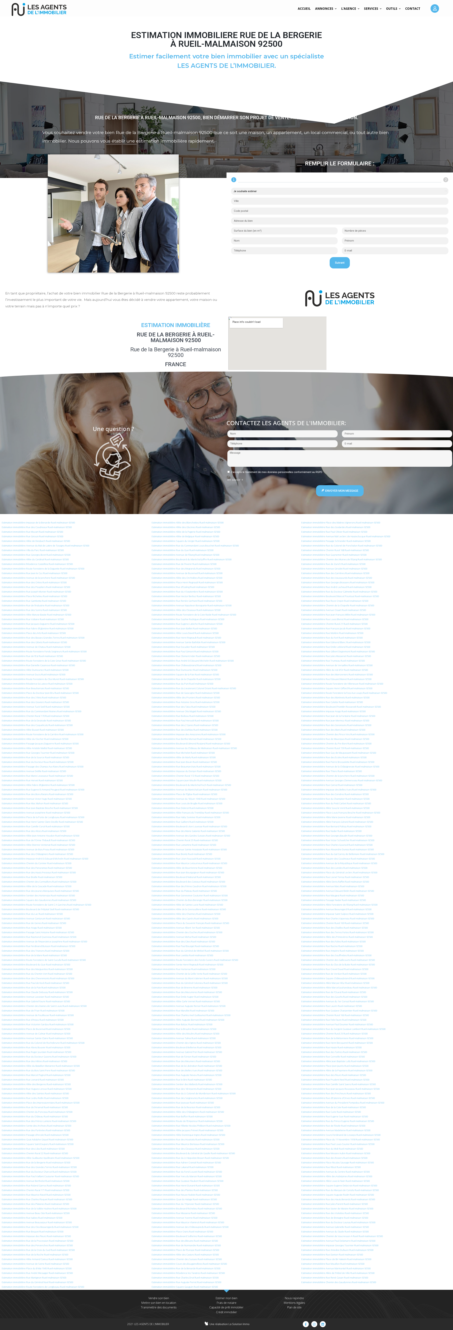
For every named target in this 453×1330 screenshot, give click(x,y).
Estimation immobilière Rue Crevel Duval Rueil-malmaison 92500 (334, 969)
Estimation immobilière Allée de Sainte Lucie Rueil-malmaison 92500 (187, 904)
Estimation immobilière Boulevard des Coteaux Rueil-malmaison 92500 (188, 881)
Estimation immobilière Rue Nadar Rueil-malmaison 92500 (331, 831)
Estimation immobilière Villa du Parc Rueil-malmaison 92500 (33, 550)
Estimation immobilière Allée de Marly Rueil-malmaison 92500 (184, 757)
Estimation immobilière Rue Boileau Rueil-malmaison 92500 (182, 716)
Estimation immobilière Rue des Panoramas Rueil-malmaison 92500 (37, 867)
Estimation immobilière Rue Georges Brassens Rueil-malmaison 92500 (337, 582)
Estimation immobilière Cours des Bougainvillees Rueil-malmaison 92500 (189, 1263)
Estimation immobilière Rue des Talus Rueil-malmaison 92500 (183, 706)
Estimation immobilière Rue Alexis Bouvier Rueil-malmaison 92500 (36, 1047)
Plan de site (294, 1307)
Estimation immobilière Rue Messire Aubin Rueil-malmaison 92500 (335, 1153)
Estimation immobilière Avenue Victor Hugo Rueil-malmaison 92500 (37, 798)
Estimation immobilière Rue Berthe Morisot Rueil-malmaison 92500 (186, 739)
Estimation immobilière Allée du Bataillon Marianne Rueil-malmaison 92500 (41, 1065)
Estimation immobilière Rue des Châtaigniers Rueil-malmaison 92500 (37, 854)
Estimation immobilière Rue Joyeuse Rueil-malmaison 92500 (183, 1102)
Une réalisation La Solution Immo (230, 1324)
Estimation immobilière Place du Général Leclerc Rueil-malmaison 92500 (339, 872)
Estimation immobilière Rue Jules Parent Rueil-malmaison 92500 (334, 1204)
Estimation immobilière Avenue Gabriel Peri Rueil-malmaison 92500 (187, 1052)
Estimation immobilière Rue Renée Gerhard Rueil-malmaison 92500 (187, 600)
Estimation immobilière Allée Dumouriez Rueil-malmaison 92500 (35, 669)
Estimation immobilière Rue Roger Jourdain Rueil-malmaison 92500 (36, 1052)
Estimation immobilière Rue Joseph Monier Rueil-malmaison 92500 (36, 591)
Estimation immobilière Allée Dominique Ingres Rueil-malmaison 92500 (188, 1134)
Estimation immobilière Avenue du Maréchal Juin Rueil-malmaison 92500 (189, 789)
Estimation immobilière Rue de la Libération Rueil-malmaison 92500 (187, 1065)
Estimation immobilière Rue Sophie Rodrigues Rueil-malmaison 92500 (188, 619)
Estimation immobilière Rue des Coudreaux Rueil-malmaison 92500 (37, 527)
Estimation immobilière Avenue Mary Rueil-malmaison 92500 (332, 886)
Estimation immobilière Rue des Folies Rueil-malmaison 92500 (333, 941)
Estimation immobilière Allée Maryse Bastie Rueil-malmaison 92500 (36, 614)
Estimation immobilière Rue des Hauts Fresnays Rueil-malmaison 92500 (39, 872)
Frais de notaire (226, 1303)
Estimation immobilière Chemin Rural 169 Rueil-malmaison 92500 (335, 923)
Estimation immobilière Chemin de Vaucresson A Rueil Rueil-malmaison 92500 (342, 1236)
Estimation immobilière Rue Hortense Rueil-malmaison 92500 (183, 969)
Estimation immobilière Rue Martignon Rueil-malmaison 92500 (34, 1277)
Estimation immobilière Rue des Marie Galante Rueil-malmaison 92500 (188, 831)
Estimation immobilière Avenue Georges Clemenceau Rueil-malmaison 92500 (341, 780)
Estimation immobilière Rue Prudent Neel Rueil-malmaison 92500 (335, 1079)
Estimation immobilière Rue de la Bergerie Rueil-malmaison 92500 (36, 1162)
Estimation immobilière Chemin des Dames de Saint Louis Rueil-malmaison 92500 (44, 1006)
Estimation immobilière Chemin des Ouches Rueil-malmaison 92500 (187, 932)
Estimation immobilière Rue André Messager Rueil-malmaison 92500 (37, 1273)
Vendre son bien (158, 1298)
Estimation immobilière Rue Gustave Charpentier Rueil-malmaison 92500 (339, 1010)
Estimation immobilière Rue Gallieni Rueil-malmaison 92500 (182, 821)
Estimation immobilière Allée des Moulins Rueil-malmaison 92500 (185, 1033)
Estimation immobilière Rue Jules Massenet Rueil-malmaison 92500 (336, 656)
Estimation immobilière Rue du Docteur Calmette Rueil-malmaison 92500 (339, 591)
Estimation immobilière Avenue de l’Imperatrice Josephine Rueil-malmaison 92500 (44, 941)
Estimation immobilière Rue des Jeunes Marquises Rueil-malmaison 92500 (40, 890)
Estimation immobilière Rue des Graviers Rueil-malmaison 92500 (35, 702)
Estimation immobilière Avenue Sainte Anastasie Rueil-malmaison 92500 (189, 849)
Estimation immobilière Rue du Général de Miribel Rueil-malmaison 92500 (190, 950)
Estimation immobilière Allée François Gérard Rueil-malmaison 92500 (337, 821)
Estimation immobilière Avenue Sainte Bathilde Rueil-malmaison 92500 (188, 642)
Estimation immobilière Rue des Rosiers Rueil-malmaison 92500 (334, 1157)
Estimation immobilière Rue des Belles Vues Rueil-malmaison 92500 (187, 1070)
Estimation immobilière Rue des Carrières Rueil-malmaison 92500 (335, 573)
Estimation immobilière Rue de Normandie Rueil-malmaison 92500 (186, 1245)
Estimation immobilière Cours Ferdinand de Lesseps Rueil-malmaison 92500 (340, 1134)
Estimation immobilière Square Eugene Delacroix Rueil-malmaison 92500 (339, 1185)
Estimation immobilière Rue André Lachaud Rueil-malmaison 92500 (336, 587)
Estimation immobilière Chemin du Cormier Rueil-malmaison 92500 (36, 863)
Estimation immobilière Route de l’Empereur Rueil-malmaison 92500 (187, 1121)
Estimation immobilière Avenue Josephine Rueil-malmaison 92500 (36, 812)
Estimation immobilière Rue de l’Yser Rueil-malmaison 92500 (33, 1010)
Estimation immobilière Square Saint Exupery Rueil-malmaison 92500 (37, 1144)
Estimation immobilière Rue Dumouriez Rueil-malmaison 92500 (184, 669)
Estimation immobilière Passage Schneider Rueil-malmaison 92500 (336, 541)
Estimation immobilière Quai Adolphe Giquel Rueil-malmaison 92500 (37, 1139)
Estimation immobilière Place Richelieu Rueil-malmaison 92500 (34, 596)
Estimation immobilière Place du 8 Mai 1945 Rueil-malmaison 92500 (36, 1268)
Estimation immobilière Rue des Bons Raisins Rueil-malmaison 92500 (37, 794)
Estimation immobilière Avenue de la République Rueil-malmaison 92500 (339, 863)
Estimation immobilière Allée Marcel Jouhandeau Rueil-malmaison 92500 (339, 987)
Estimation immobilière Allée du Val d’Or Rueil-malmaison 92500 (334, 669)
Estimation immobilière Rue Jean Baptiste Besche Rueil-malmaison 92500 (40, 808)
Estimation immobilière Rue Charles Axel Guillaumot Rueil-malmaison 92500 (191, 1015)
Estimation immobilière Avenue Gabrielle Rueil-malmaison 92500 (335, 1227)
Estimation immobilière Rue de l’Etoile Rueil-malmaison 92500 (333, 1125)
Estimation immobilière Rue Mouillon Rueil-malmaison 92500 (332, 1263)
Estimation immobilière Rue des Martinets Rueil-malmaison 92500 (335, 697)
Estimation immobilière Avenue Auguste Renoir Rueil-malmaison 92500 (188, 1006)
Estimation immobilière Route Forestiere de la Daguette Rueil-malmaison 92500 (43, 568)
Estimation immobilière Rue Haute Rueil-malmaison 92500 (331, 1047)
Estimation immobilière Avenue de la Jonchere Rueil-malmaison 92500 (38, 577)
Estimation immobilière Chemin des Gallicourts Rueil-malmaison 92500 (338, 960)
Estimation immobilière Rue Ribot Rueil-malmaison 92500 (331, 1167)
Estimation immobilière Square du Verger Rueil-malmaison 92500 (185, 541)
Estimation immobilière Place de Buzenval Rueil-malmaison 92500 (36, 1029)
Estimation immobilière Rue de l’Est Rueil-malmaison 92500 (32, 656)
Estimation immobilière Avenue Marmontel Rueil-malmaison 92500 (336, 1268)
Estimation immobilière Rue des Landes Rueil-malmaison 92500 (334, 867)
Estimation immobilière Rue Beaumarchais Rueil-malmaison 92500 (186, 766)
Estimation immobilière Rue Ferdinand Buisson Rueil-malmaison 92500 (38, 946)
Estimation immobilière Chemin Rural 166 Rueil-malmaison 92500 (335, 1015)
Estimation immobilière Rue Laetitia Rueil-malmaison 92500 (182, 955)
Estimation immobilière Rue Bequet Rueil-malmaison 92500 (32, 1231)
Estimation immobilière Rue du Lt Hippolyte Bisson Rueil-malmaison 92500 (190, 1157)
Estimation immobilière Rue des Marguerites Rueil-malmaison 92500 (37, 969)
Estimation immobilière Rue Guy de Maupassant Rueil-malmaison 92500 (338, 752)
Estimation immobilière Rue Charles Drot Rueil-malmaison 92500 (185, 1277)
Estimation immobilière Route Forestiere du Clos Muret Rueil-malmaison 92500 (43, 679)
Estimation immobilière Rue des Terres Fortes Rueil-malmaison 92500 (337, 932)
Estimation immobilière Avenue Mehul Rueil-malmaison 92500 (184, 936)
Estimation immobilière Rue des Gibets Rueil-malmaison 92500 (34, 642)
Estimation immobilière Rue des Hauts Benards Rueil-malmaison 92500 (338, 1199)
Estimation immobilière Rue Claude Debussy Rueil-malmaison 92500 (37, 992)
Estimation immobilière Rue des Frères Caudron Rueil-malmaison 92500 (189, 886)
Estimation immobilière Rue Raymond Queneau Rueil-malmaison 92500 (39, 936)
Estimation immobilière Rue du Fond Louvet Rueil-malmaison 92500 (187, 1171)
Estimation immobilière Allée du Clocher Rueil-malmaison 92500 (35, 739)
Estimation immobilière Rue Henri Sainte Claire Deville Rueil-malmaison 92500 (42, 821)
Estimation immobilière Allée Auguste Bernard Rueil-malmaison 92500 (188, 1019)
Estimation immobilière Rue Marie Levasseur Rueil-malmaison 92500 (37, 775)
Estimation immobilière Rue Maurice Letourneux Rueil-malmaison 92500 (189, 863)
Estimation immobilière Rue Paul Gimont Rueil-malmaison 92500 (185, 651)
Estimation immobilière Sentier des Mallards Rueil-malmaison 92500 (187, 1084)
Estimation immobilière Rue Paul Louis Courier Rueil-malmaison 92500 (337, 1144)
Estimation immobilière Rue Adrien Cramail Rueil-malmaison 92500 (186, 1162)
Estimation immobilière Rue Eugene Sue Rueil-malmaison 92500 (334, 1116)
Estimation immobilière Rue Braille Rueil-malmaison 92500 (32, 877)
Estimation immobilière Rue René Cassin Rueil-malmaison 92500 (334, 1277)
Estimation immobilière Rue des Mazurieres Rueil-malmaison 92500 (187, 992)
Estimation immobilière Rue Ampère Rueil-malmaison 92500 (332, 950)
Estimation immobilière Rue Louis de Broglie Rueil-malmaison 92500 (187, 803)
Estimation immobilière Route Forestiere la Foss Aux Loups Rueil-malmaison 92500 (344, 692)
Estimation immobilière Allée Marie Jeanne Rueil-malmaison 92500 (335, 817)
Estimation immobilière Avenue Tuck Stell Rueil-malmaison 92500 (36, 706)
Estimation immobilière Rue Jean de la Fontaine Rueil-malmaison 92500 (338, 716)
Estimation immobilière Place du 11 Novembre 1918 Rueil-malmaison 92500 (340, 1139)
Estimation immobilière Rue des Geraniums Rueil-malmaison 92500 (336, 725)
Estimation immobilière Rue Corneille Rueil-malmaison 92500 (333, 1056)
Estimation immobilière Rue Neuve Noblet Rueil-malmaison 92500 (186, 1194)
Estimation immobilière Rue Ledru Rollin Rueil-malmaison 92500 (35, 1098)
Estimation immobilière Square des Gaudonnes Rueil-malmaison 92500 (39, 900)
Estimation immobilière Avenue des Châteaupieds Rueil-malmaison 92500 (190, 1227)
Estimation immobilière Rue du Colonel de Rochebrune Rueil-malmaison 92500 (43, 1042)
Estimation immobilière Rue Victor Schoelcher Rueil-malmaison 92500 (337, 840)
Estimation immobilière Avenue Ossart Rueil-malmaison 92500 (333, 610)
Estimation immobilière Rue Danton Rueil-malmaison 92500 (332, 1254)
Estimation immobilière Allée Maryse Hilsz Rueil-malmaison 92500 (335, 983)
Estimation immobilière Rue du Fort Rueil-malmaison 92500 (332, 637)
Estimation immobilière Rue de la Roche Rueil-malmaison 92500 (35, 1254)
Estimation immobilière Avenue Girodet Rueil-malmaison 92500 (334, 568)
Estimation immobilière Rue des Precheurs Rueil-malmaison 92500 (336, 1093)
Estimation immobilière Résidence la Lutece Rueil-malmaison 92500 (37, 683)
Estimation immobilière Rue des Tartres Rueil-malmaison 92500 (334, 1052)
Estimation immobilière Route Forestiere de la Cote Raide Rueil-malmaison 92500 (194, 614)
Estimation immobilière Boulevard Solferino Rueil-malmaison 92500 (187, 1236)
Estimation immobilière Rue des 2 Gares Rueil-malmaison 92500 (185, 725)
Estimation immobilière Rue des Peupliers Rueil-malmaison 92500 (36, 587)
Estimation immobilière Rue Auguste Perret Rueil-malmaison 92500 (186, 1282)
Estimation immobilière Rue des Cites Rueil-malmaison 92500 (183, 941)
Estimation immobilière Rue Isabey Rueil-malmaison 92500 (32, 1217)
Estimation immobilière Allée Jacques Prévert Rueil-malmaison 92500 (187, 1130)
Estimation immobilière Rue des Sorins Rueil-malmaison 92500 (34, 610)
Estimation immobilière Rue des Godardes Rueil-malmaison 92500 (335, 527)
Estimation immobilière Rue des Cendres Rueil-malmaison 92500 (335, 794)
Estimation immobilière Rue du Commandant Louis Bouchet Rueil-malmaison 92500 (195, 545)
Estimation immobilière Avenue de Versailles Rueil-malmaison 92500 (336, 665)
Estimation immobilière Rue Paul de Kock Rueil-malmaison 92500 (35, 983)
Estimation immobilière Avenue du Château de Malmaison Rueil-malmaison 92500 (194, 748)
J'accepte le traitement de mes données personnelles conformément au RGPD (276, 471)
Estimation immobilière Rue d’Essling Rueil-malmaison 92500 (183, 587)
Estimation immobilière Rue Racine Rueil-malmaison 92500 (331, 946)
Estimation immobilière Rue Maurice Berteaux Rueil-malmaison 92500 (188, 1144)
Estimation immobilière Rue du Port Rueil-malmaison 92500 (182, 683)
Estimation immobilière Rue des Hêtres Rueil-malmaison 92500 (34, 1061)
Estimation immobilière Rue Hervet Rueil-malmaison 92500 (32, 780)
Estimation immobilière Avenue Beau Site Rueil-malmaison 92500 (36, 1213)
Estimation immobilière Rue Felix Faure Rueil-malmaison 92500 (333, 1019)
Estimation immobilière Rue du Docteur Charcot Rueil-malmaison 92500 (39, 1171)
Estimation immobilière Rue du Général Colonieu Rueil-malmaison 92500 (190, 983)
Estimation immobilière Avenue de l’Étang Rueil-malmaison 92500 (185, 554)
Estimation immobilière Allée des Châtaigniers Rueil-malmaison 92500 (188, 1111)
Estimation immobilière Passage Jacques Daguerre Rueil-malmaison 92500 (40, 743)
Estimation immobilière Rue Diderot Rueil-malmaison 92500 (182, 808)
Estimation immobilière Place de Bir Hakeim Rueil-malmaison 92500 (336, 1259)
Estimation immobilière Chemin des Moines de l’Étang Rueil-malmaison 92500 (341, 559)
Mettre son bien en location (158, 1303)
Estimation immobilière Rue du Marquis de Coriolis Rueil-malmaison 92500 (340, 1190)
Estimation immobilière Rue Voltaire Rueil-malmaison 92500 (33, 619)
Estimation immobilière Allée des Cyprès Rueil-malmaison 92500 (185, 918)
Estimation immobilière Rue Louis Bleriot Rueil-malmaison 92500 (334, 619)
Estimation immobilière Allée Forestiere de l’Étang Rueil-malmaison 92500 (339, 904)
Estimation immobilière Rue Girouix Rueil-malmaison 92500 (32, 536)
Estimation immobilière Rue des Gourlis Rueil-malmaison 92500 (334, 996)
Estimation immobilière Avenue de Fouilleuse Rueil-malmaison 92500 (38, 1015)
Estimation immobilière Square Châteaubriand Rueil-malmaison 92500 (337, 978)
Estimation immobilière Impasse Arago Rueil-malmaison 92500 (333, 711)
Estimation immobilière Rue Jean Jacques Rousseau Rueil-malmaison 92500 (340, 1088)
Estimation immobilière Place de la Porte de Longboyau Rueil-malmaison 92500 (43, 817)
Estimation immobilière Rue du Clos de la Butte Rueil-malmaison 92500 (338, 964)
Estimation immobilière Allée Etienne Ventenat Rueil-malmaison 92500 (38, 844)
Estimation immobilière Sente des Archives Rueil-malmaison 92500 (36, 1125)
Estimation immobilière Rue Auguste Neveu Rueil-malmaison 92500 (186, 1075)
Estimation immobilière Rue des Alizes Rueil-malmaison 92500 (34, 831)
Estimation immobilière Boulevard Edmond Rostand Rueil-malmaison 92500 (191, 743)
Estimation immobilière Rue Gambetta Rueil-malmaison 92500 (34, 600)
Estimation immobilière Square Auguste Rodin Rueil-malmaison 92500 (337, 1194)
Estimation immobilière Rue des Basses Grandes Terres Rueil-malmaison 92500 (43, 637)
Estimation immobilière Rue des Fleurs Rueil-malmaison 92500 (333, 1075)
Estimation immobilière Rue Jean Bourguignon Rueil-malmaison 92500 (188, 872)
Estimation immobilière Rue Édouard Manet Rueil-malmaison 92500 (336, 679)
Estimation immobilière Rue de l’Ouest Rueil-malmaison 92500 (333, 992)
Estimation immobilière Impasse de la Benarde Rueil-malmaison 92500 (38, 522)
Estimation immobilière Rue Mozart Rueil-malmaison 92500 (32, 531)
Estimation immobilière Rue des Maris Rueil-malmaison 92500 (333, 729)
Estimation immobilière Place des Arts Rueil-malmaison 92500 (34, 633)
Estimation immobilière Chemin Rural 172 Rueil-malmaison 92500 (185, 775)
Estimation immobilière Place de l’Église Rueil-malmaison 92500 (184, 794)
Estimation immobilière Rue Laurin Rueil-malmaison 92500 (331, 1006)
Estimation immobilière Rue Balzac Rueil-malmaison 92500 (182, 1024)
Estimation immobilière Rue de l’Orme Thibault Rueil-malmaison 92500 (38, 840)
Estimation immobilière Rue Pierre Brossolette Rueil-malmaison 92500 (337, 762)
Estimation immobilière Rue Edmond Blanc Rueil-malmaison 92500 (335, 642)
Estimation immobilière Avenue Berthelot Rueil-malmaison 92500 (35, 1180)
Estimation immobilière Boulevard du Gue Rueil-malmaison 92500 (36, 964)
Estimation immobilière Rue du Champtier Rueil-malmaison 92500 (335, 798)
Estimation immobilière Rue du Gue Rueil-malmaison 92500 (182, 550)
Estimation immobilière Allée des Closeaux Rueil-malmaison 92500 (186, 610)
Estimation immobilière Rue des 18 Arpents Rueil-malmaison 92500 (186, 1088)
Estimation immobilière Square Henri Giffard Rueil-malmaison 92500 (336, 688)
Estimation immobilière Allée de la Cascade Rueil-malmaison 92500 (36, 886)
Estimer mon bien (226, 1298)
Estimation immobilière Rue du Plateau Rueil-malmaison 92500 (184, 890)
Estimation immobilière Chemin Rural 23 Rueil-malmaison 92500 (185, 840)
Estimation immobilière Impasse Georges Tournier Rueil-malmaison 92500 (339, 1245)
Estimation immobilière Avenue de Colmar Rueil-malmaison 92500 (36, 1033)
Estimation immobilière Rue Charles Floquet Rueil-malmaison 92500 (37, 1199)
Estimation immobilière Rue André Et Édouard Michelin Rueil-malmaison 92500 (193, 660)
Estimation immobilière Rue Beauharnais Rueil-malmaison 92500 (35, 688)
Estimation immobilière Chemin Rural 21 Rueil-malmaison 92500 (334, 623)
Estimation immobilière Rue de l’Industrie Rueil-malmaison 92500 (35, 605)
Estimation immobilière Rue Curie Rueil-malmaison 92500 (331, 1111)
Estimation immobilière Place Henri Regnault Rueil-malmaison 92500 (187, 582)
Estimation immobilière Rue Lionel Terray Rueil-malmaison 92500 (335, 877)
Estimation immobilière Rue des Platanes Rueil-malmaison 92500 (35, 1204)
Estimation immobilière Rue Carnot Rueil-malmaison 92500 (331, 785)
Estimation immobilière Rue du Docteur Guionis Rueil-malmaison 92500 (39, 1056)
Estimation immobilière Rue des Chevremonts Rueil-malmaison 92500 (38, 978)
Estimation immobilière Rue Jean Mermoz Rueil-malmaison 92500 (335, 720)
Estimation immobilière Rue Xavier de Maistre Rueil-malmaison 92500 (337, 1208)
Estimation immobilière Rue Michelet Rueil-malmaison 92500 (183, 752)
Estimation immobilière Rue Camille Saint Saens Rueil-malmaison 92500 (338, 1084)
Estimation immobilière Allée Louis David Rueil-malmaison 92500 (185, 633)
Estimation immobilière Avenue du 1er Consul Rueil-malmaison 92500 (337, 1001)
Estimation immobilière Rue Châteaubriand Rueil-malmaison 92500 (186, 665)
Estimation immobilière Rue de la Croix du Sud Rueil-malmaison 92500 (38, 1250)
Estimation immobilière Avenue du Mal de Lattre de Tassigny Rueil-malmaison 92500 (45, 545)
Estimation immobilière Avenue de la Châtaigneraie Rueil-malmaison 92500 (340, 766)
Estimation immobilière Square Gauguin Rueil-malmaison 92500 (185, 1286)
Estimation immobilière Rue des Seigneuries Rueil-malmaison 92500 (187, 1098)
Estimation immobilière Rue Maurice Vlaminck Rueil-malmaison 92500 (188, 1222)
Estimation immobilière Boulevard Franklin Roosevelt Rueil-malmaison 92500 (341, 706)
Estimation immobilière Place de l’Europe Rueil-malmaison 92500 (185, 1250)
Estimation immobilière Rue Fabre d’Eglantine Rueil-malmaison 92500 (37, 628)
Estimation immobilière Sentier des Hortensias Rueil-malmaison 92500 (38, 895)
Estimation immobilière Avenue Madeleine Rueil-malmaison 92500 (335, 1130)
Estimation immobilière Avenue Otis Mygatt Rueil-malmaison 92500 (186, 711)
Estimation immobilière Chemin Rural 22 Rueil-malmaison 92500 (35, 1153)
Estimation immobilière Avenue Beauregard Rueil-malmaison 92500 (336, 909)
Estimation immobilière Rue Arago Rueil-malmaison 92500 (32, 927)
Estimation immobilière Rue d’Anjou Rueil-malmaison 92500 (33, 1019)
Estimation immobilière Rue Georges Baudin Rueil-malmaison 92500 (336, 835)
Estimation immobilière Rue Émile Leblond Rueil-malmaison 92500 (335, 646)
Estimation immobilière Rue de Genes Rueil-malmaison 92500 (34, 923)
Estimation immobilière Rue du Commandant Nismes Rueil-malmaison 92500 (41, 711)
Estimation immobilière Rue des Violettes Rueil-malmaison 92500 (335, 1213)
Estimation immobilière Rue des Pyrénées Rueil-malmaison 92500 (36, 1130)
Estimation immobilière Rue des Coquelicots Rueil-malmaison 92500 (37, 725)
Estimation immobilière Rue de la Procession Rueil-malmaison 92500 (37, 1240)
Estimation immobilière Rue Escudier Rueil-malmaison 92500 (183, 646)
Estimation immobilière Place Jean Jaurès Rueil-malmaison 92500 (334, 1065)
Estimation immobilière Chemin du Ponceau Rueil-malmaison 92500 (37, 1111)
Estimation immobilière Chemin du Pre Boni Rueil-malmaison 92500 (336, 743)
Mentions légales (294, 1303)
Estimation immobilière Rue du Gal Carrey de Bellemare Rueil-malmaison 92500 (342, 854)
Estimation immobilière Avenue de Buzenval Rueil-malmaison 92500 (187, 573)
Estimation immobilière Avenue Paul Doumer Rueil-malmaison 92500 (337, 1024)
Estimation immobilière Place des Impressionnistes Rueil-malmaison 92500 (40, 1102)
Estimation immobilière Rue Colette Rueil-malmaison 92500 (332, 702)
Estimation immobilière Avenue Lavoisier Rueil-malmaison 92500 (35, 996)
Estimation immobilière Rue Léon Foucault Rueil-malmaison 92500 (186, 858)
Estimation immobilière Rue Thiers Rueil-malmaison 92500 (331, 771)
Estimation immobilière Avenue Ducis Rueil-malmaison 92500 (33, 674)
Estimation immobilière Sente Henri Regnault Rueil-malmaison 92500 (187, 964)
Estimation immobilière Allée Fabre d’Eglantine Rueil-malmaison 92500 (38, 785)
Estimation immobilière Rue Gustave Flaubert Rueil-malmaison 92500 (187, 1180)
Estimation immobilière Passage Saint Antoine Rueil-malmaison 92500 (38, 932)
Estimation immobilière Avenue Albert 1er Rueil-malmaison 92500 (186, 927)
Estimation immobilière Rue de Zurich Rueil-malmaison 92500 (333, 564)
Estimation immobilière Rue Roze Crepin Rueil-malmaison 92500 (334, 600)
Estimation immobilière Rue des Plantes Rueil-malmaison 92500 (185, 1190)
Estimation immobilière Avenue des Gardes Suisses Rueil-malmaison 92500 (191, 835)
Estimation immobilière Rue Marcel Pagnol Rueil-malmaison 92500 (36, 1075)
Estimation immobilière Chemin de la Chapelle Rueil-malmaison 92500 (337, 605)
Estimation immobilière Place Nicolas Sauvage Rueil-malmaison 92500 (337, 1162)
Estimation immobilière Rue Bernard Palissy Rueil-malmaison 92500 (336, 826)
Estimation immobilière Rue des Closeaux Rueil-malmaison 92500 (185, 1148)
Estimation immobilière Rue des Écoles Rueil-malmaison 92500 (333, 757)
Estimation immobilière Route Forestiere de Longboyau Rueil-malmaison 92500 (43, 1286)
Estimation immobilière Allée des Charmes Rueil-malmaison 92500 (186, 913)
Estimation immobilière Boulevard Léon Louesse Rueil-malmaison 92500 (189, 826)
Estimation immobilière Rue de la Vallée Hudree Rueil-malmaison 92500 (39, 1208)
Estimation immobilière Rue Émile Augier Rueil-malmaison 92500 (185, 996)
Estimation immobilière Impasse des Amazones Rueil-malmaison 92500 (188, 734)
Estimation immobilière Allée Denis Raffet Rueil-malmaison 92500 (335, 881)
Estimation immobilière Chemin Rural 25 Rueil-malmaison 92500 (334, 1033)
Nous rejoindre (294, 1298)
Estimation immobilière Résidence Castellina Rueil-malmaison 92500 (37, 564)
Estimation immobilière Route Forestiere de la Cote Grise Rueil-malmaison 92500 (44, 660)
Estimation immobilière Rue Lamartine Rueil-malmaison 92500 (184, 844)
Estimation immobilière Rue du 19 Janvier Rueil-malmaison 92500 (185, 1204)
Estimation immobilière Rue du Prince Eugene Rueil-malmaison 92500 (337, 1121)
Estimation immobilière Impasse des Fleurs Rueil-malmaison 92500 (36, 1236)
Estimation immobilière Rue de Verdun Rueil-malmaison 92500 (333, 973)
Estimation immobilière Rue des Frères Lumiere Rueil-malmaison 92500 (39, 1121)
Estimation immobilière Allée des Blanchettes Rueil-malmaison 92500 (187, 522)
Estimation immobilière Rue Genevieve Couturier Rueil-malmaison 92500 (190, 895)
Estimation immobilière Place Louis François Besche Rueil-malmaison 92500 (340, 812)
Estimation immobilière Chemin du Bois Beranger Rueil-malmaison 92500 (189, 900)
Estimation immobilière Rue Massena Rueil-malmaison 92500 (183, 1213)
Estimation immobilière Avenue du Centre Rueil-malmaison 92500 (335, 1171)
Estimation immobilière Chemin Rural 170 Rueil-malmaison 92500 (35, 716)
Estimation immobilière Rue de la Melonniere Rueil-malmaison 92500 (337, 1038)
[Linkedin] (323, 1324)
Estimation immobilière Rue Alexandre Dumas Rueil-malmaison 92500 (337, 849)
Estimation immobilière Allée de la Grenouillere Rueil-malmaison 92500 (189, 909)
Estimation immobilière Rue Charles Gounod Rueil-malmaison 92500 (336, 844)
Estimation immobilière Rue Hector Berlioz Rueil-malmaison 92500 (186, 596)
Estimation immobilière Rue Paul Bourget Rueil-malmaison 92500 (185, 946)
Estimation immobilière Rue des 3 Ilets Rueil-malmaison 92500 (34, 697)
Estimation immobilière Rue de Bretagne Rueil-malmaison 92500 (334, 1217)
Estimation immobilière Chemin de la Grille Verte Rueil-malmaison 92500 (189, 973)
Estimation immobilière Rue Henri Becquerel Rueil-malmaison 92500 (337, 1042)
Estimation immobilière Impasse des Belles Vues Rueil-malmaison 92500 (338, 789)
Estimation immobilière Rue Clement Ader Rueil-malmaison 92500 (186, 656)
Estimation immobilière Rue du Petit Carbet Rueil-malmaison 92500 (336, 803)
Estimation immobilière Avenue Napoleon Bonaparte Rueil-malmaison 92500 (191, 605)
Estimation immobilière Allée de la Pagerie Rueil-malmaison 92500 (186, 531)
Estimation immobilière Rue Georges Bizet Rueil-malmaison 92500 (36, 554)
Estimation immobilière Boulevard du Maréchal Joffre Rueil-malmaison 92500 (191, 559)
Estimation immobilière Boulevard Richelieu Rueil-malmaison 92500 (187, 1208)
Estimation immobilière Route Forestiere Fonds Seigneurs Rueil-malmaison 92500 (44, 651)
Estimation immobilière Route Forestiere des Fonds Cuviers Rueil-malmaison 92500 (195, 960)
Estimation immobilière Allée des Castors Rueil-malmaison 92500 (185, 1254)
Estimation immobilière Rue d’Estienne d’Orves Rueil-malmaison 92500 (338, 1098)
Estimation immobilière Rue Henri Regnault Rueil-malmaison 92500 (186, 637)
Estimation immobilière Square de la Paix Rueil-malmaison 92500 (185, 674)
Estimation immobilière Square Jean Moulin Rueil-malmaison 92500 (186, 780)
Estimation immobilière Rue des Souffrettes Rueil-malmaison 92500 (336, 955)
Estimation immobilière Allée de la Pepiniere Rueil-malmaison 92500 (336, 1070)
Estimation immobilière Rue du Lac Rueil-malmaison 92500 (32, 913)
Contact (412, 9)
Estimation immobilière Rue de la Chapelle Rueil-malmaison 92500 (186, 679)
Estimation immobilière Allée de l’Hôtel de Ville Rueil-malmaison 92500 (337, 1273)
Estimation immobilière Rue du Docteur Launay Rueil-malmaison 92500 (338, 1222)
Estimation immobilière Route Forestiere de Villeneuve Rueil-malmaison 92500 (342, 683)
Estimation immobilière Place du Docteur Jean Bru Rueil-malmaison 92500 (40, 692)
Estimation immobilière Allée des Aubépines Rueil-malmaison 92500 (336, 1176)
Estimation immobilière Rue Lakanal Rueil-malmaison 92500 (182, 1167)
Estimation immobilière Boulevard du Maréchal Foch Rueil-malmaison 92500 (191, 785)
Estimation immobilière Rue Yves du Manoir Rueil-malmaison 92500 (187, 1176)
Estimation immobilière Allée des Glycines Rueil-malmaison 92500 (186, 527)
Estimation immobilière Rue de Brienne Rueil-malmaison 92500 (184, 987)
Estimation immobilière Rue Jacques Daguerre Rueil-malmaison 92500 (38, 623)
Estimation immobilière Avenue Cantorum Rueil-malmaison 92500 (36, 918)
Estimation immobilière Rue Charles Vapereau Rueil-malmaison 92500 (337, 918)
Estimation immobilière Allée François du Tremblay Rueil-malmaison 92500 (190, 812)
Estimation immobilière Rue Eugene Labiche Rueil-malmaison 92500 (187, 623)
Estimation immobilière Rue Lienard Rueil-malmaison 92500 (33, 1079)
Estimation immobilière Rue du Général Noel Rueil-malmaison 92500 (37, 1282)
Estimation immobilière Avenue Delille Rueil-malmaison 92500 (34, 771)
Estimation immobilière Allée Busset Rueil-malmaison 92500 (33, 729)
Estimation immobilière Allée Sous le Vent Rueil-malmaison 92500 (335, 808)
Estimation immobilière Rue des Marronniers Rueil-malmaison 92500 (337, 674)
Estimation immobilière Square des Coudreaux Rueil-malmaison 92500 (338, 858)
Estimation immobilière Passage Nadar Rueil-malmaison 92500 (333, 900)
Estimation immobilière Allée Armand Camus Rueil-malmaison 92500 (37, 1259)
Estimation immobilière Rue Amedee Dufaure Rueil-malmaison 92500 (337, 1250)
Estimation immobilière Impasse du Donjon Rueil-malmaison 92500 (186, 771)
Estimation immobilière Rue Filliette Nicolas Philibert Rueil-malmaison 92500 (191, 1125)
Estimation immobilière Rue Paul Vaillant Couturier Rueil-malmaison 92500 (40, 1176)
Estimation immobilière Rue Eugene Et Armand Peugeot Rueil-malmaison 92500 (43, 789)
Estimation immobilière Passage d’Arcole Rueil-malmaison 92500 (35, 1134)
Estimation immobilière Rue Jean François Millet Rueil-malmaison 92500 (338, 614)
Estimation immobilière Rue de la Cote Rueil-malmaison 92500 (333, 1107)
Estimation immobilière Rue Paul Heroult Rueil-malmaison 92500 (185, 720)
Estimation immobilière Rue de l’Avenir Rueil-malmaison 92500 (184, 564)
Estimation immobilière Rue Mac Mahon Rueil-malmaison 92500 (35, 803)
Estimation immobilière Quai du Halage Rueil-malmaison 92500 (184, 1199)
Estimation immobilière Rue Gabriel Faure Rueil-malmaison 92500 (36, 1001)
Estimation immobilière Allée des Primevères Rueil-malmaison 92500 (337, 936)
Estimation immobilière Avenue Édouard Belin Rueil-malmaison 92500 (337, 890)
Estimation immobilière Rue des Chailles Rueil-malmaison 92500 (334, 927)
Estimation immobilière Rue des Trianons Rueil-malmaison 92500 (35, 950)
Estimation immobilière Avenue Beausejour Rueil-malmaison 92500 (37, 1222)
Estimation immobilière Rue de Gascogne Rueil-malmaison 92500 (185, 692)
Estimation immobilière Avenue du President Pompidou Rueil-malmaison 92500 (342, 1102)
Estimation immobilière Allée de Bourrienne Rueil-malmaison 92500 (187, 867)
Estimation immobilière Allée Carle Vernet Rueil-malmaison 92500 (186, 1001)
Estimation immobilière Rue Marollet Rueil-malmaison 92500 (183, 1010)
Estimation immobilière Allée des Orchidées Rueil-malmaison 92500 (187, 577)
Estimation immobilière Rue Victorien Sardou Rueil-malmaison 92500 (37, 1024)
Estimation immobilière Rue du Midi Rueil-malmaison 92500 (332, 1148)
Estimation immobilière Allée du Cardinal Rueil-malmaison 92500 (35, 559)
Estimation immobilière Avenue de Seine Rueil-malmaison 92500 (35, 1263)
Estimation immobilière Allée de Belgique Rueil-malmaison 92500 (185, 536)
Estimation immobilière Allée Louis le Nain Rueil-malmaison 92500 (335, 1180)
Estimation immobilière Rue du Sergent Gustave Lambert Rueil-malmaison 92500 (343, 1029)
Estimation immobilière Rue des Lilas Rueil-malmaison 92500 (33, 1148)
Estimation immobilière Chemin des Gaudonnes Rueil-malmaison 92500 (338, 1282)
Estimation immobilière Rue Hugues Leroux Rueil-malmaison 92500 (36, 1088)
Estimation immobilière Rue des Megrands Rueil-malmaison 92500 (186, 568)
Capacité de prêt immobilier (226, 1307)
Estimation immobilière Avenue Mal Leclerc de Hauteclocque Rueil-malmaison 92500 (345, 536)
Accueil (304, 9)
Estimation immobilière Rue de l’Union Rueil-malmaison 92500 (184, 1056)
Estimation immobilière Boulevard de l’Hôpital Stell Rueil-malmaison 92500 (40, 909)
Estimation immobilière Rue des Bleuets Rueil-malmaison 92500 (185, 1240)
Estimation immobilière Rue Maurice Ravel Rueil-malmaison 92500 (36, 1194)
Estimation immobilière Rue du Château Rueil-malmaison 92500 (35, 1116)
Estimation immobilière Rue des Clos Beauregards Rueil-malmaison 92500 (40, 1227)
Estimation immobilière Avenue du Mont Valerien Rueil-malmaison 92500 (190, 978)
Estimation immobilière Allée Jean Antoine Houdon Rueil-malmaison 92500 (40, 835)
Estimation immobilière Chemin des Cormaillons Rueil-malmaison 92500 (39, 881)
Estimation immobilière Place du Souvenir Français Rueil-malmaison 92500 (190, 923)
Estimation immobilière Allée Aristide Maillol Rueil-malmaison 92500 (37, 748)
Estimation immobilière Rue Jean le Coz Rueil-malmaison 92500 (34, 573)
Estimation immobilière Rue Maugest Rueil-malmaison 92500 (332, 895)
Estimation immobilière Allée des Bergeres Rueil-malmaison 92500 (36, 1084)
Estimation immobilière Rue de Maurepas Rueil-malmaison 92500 (335, 739)
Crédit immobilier (226, 1312)
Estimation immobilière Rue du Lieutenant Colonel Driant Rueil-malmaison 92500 (194, 688)
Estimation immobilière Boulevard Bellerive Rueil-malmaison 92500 (186, 1047)
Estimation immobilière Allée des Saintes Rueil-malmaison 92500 (35, 1093)
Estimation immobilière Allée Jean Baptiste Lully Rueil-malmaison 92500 (338, 1061)
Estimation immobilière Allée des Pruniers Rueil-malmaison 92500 (186, 697)
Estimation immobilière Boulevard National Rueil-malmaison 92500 (186, 877)
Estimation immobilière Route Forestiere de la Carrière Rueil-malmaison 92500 (42, 734)
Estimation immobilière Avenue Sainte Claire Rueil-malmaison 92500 (37, 1038)
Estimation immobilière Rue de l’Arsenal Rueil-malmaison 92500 (35, 1107)
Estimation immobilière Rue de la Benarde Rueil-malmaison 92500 (186, 1268)
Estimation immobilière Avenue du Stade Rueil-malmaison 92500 (335, 1231)
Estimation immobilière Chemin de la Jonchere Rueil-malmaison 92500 (337, 775)
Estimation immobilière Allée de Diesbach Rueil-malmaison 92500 (36, 541)
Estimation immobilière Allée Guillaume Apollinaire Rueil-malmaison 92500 (40, 1157)
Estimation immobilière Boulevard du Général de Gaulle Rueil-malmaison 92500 (193, 1153)
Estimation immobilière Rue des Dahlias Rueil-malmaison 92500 (184, 729)
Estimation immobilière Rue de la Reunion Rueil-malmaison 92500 (186, 1107)
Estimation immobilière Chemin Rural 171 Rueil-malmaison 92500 (35, 1190)
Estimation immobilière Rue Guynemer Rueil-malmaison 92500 (333, 554)
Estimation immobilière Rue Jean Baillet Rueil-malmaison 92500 (184, 628)
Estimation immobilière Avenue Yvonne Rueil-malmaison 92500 (184, 1217)
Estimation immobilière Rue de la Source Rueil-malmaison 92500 (35, 757)
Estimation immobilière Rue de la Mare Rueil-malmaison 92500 (34, 955)
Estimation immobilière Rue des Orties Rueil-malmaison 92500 (34, 582)
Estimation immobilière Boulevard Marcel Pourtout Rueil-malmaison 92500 (340, 596)
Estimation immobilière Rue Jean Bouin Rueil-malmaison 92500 (184, 762)
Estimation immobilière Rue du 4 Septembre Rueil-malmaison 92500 (187, 591)
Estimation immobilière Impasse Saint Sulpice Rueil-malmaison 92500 (337, 913)
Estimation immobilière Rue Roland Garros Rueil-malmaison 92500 (36, 1185)
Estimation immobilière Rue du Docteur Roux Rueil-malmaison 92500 (37, 762)
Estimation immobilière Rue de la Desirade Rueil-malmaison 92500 (36, 720)
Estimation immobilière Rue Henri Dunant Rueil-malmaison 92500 (186, 1185)
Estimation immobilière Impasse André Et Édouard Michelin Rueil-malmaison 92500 (45, 858)
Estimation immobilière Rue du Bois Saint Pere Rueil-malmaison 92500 (38, 1070)
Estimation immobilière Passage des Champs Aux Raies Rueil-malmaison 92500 (42, 766)
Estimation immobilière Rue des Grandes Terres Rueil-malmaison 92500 (39, 1167)
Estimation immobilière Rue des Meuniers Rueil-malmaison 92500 (186, 1061)
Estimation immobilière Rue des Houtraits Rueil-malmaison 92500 (185, 1139)
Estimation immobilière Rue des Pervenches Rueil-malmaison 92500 (37, 1245)
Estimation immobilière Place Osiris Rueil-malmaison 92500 (182, 1231)
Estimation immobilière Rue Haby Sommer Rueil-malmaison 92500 (186, 817)
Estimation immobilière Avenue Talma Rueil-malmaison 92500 (184, 1038)
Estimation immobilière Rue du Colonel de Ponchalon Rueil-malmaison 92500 (341, 545)
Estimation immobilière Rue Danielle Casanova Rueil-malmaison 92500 (38, 665)
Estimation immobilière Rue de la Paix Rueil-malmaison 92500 (33, 987)
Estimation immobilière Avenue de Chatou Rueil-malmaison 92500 (36, 646)
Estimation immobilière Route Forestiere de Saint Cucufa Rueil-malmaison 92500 (44, 960)
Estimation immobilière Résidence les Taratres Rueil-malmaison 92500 (188, 1273)
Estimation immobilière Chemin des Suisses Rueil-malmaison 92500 (187, 1259)
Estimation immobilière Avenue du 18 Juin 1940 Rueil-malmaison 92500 (188, 798)
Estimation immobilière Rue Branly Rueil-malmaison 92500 (182, 854)
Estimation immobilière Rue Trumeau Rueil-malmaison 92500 (333, 660)
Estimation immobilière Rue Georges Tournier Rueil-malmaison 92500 (38, 752)
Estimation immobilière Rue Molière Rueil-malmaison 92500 (332, 633)
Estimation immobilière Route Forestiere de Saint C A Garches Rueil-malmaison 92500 (46, 904)
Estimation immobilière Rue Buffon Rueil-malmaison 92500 (182, 1116)
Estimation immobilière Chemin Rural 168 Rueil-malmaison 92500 (335, 550)
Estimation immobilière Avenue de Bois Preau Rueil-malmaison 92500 (38, 849)
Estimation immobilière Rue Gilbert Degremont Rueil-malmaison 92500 (338, 651)
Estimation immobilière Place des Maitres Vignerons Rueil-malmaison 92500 (340, 522)
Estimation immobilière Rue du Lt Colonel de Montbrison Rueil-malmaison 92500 (194, 1093)
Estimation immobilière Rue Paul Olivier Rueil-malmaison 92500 (334, 531)
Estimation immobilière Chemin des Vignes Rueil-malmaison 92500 (186, 1042)
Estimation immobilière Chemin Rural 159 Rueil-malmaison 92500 (335, 748)
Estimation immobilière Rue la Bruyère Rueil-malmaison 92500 (184, 1029)
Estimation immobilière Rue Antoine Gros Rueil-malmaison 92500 (185, 702)
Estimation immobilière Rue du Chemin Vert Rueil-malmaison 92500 (37, 973)
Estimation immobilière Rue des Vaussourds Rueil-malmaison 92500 (336, 577)
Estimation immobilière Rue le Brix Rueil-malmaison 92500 (182, 1079)
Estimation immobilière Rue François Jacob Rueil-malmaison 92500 (335, 628)
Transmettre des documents (159, 1307)
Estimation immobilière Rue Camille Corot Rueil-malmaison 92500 (36, 826)
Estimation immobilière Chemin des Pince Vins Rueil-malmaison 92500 (337, 734)
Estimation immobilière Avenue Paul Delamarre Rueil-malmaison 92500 (338, 1240)
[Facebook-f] (306, 1324)
